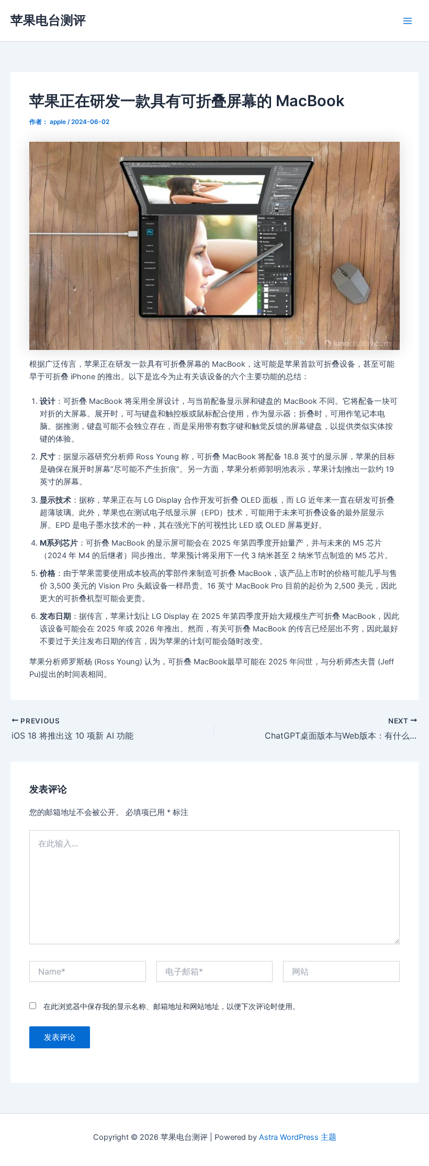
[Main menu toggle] (408, 21)
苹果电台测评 (48, 20)
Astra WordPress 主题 (297, 1137)
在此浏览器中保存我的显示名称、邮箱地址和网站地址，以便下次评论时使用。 (171, 1006)
